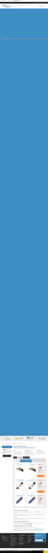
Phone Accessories (6, 329)
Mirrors (4, 388)
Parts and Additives (40, 385)
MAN (26, 175)
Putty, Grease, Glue (29, 423)
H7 (14, 13)
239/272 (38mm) (17, 59)
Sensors (27, 392)
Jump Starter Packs (6, 369)
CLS (28, 188)
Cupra (17, 327)
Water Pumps (28, 396)
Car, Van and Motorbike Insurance (22, 541)
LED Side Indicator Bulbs (6, 48)
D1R (14, 70)
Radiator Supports (29, 375)
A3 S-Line (29, 109)
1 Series (29, 122)
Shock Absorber (39, 411)
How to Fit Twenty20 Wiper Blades (13, 543)
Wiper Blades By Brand (6, 83)
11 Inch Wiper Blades (29, 85)
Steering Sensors (28, 412)
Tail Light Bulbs (5, 17)
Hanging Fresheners (17, 305)
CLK (28, 187)
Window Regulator (29, 376)
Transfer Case (5, 411)
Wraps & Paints (5, 313)
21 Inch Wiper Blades (29, 94)
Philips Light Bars (5, 110)
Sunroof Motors (39, 405)
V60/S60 (29, 276)
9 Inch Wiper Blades (29, 83)
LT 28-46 (29, 289)
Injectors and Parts (40, 383)
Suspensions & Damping (7, 384)
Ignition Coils (28, 404)
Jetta (28, 288)
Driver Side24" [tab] (22, 461)
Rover (17, 354)
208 (28, 211)
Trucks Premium (30, 235)
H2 (14, 10)
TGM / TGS (29, 176)
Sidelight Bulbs (5, 12)
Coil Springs (39, 409)
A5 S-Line (29, 112)
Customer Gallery (13, 537)
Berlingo (29, 133)
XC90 (28, 278)
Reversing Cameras (40, 326)
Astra (28, 267)
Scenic (29, 230)
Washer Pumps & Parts (18, 421)
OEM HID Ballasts (40, 75)
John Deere (27, 170)
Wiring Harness (16, 387)
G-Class (29, 189)
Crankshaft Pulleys (29, 382)
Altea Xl (29, 243)
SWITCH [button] (7, 455)
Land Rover (27, 174)
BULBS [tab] (15, 457)
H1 (14, 9)
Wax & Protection (28, 307)
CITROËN (27, 132)
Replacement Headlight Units (7, 105)
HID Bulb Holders (40, 72)
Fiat (26, 150)
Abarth (17, 318)
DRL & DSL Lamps (40, 113)
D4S (14, 76)
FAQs (3, 539)
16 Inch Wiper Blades (29, 89)
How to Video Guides (13, 538)
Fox (28, 286)
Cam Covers (28, 379)
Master (29, 228)
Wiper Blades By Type (6, 85)
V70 (28, 277)
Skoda (17, 356)
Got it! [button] (46, 551)
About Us (20, 536)
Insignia (29, 268)
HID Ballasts (39, 71)
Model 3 (29, 265)
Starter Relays (16, 385)
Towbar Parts (5, 385)
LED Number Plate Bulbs (6, 47)
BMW (26, 121)
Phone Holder (39, 335)
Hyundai (17, 335)
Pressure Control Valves (41, 400)
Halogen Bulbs (4, 8)
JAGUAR (27, 166)
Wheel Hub (39, 416)
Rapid (28, 258)
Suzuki (17, 359)
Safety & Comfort (5, 327)
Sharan (29, 293)
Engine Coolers (16, 404)
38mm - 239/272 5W (6, 34)
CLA (28, 186)
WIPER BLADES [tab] (20, 457)
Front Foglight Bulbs (6, 10)
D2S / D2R (15, 49)
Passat (29, 291)
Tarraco (29, 249)
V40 (28, 275)
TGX (28, 177)
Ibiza (28, 246)
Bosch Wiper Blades (17, 83)
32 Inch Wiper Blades (29, 101)
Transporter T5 (30, 298)
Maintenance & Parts (5, 371)
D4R (14, 75)
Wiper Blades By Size (6, 84)
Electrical (4, 375)
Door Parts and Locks (40, 403)
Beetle (29, 281)
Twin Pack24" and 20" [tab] (17, 461)
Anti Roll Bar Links (40, 408)
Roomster (29, 259)
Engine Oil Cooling (17, 406)
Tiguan (29, 294)
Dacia (17, 328)
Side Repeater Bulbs (6, 20)
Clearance (4, 428)
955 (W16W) (16, 28)
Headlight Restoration (6, 310)
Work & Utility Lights (40, 116)
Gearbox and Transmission (7, 380)
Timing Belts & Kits (17, 373)
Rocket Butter (39, 305)
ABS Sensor (39, 372)
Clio (28, 225)
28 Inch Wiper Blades (29, 99)
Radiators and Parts (17, 407)
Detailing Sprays (28, 310)
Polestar (17, 351)
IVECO (17, 338)
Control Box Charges (29, 381)
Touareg (29, 295)
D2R (14, 72)
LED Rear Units (5, 106)
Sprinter (29, 195)
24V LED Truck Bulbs (6, 55)
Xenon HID (4, 69)
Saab (17, 355)
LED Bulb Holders (5, 53)
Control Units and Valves (18, 403)
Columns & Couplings (29, 407)
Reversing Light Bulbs (6, 19)
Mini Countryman (30, 202)
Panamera (29, 220)
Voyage (29, 301)
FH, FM (28, 273)
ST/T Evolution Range (40, 122)
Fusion (29, 157)
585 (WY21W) (28, 23)
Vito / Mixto (29, 199)
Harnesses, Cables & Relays (41, 70)
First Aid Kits (39, 329)
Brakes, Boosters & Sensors (41, 376)
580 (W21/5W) (39, 21)
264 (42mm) (16, 60)
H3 (14, 11)
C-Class (29, 185)
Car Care (4, 304)
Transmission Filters (40, 392)
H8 (14, 14)
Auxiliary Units (5, 108)
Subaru (17, 358)
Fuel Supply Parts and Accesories (40, 397)
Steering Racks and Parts (30, 411)
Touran (29, 296)
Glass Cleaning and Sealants (30, 309)
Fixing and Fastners (29, 418)
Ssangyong (18, 357)
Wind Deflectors (5, 319)
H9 (14, 15)
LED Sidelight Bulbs (6, 41)
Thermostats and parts (18, 408)
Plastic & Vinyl (28, 312)
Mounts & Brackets (40, 121)
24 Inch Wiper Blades (29, 97)
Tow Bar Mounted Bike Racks (30, 322)
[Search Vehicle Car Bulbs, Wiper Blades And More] (30, 6)
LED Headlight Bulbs (6, 39)
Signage (4, 390)
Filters (3, 378)
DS (16, 331)
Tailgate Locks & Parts (40, 406)
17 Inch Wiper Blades (29, 90)
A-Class (29, 181)
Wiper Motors (16, 420)
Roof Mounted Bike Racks (30, 321)
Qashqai (29, 206)
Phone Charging (40, 334)
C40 (28, 272)
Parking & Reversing (6, 323)
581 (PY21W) (27, 21)
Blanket (38, 328)
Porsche (27, 215)
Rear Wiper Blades (40, 86)
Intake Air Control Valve (29, 386)
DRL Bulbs (4, 14)
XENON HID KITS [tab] (26, 457)
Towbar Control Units (6, 418)
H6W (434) (39, 18)
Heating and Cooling (6, 381)
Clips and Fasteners (29, 373)
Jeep (17, 340)
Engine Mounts (28, 384)
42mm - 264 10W (5, 35)
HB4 (14, 19)
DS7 (28, 148)
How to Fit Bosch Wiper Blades (13, 540)
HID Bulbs (38, 73)
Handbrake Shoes (40, 377)
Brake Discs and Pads (40, 373)
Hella (15, 87)
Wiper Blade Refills (40, 91)
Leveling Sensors (40, 410)
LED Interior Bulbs (5, 49)
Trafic (28, 231)
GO (43, 540)
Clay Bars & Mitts (28, 306)
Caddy (29, 283)
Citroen (17, 326)
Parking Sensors (39, 324)
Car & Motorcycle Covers (7, 309)
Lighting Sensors (40, 420)
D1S (14, 71)
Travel (3, 317)
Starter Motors (16, 384)
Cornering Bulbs (5, 11)
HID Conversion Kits (6, 71)
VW (26, 279)
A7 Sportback (30, 115)
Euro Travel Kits (39, 319)
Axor (28, 183)
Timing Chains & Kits (17, 375)
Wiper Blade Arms (40, 88)
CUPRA (27, 139)
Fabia (28, 254)
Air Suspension (39, 407)
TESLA (26, 264)
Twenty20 (15, 84)
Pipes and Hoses (28, 391)
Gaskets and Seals (29, 385)
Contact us (4, 536)
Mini (26, 201)
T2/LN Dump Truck (30, 196)
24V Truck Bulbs (5, 25)
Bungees (27, 334)
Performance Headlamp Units (7, 104)
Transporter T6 (30, 299)
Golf (28, 287)
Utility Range (39, 124)
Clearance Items (22, 538)
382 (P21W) (27, 20)
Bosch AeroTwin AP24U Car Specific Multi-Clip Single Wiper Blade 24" (20, 480)
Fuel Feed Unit (39, 394)
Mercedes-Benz (18, 345)
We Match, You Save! (32, 438)
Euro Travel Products (40, 320)
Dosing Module (39, 380)
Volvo (17, 363)
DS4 (28, 147)
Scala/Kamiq (30, 260)
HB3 (14, 18)
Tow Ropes (27, 335)
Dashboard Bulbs (5, 21)
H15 (14, 17)
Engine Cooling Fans (17, 405)
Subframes (39, 413)
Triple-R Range (39, 123)
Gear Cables (5, 407)
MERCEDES (27, 179)
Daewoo (17, 329)
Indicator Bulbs (5, 13)
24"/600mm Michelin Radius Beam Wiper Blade (20, 495)
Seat (26, 242)
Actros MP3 (29, 182)
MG (16, 346)
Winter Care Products (6, 312)
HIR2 (14, 20)
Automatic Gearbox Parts (7, 402)
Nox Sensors (39, 399)
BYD (16, 322)
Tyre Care (4, 308)
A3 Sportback (30, 110)
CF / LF (29, 143)
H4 (14, 12)
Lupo (28, 290)
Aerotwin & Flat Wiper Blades (42, 83)
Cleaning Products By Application (6, 306)
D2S (14, 73)
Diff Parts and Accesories (7, 404)
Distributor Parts (28, 402)
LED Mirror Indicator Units (7, 107)
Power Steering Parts (29, 409)
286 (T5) (4, 66)
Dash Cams (5, 321)
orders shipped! (8, 438)
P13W (26, 52)
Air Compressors (40, 307)
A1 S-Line (29, 106)
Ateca (28, 244)
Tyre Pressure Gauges (40, 309)
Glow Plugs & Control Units (30, 403)
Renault (17, 353)
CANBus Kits (39, 118)
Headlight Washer (17, 418)
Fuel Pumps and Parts (40, 395)
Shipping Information (5, 537)
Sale (3, 426)
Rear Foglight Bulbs (6, 15)
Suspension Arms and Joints (42, 414)
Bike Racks (4, 320)
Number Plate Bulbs (6, 18)
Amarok (29, 280)
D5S (14, 77)
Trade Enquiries (21, 537)
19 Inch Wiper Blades (29, 92)
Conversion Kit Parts (6, 72)
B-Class (29, 184)
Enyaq (29, 253)
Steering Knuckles (40, 412)
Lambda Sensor (40, 384)
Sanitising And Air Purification (7, 311)
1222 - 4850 (29, 180)
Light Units (4, 103)
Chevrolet (17, 324)
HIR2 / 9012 (15, 40)
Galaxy (29, 158)
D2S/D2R (27, 80)
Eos (28, 285)
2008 (28, 209)
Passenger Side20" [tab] (28, 461)
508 (28, 214)
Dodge (17, 330)
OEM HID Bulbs (5, 70)
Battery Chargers (28, 328)
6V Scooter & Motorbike (6, 24)
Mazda (17, 344)
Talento (29, 151)
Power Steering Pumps (29, 410)
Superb (29, 261)
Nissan (27, 204)
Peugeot (17, 350)
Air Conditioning (16, 402)
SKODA (27, 252)
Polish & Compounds (29, 305)
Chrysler (17, 325)
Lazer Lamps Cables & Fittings (42, 126)
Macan (29, 219)
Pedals (27, 374)
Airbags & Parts (39, 402)
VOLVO (27, 271)
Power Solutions (5, 324)
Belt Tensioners (16, 372)
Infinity (17, 336)
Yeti (28, 262)
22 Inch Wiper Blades (29, 95)
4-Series (29, 240)
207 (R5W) (38, 15)
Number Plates (5, 389)
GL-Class (29, 190)
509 (3, 67)
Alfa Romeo (18, 319)
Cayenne (29, 218)
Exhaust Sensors (40, 382)
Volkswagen (16, 104)
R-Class (29, 193)
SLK (28, 194)
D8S (14, 78)
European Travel (5, 322)
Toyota (17, 360)
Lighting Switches (40, 421)
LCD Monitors (39, 323)
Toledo (29, 250)
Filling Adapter (5, 406)
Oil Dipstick (27, 388)
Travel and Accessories (6, 433)
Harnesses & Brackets (6, 111)
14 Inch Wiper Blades (29, 87)
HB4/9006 (27, 78)
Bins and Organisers (6, 326)
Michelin (15, 85)
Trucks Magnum (30, 234)
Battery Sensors (16, 381)
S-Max (29, 161)
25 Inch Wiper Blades (29, 98)
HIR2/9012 (27, 79)
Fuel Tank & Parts (40, 398)
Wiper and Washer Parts (7, 386)
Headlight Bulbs (5, 9)
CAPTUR (29, 224)
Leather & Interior (28, 311)
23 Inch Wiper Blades (29, 96)
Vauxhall (27, 266)
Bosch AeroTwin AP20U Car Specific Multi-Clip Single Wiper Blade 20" (32, 480)
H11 (14, 16)
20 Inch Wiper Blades (29, 93)
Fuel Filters (39, 390)
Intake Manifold (28, 387)
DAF (26, 142)
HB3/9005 (27, 77)
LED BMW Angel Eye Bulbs (18, 66)
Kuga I (29, 159)
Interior (4, 382)
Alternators (16, 380)
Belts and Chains (5, 372)
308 (28, 212)
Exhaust (4, 377)
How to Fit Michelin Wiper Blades (13, 542)
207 (28, 210)
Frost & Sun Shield (40, 331)
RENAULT (27, 223)
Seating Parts (39, 404)
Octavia (29, 257)
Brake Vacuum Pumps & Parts (42, 375)
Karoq (29, 255)
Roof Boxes (4, 318)
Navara (29, 205)
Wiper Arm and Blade (40, 89)
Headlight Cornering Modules (42, 74)
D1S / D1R (15, 48)
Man (16, 343)
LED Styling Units (16, 67)
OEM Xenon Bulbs (5, 432)
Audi (38, 109)
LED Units (4, 52)
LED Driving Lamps (40, 114)
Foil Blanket (39, 330)
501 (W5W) (39, 17)
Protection (27, 422)
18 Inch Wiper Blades (29, 91)
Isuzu (17, 337)
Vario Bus (29, 198)
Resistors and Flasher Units (7, 54)
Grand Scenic (30, 227)
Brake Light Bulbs (5, 16)
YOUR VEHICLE (7, 446)
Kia (16, 341)
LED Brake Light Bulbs (6, 45)
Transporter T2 (30, 297)
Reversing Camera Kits (41, 325)
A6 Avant (29, 114)
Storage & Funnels (29, 424)
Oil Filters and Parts (40, 391)
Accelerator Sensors (17, 379)
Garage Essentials (6, 387)
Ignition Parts (28, 405)
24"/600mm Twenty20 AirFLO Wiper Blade (19, 464)
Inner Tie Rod (28, 408)
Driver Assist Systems (17, 382)
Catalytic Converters (40, 379)
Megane (29, 229)
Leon (28, 247)
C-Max (29, 154)
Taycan (29, 221)
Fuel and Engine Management (8, 379)
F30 (28, 125)
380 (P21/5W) (39, 20)
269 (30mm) (39, 63)
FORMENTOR (29, 140)
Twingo (29, 236)
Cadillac (17, 323)
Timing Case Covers (17, 374)
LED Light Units (5, 431)
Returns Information (5, 538)
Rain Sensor (16, 419)
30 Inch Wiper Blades (29, 100)
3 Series (29, 123)
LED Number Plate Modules (41, 107)
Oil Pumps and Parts (29, 390)
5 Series (29, 124)
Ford (26, 153)
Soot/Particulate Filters (41, 387)
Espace (29, 226)
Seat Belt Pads (39, 332)
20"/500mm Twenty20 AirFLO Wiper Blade (32, 464)
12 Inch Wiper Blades (29, 86)
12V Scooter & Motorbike (7, 23)
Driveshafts (4, 405)
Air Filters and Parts (40, 389)
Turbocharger (28, 395)
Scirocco (29, 292)
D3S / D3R (15, 50)
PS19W (27, 53)
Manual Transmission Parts (7, 409)
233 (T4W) (38, 16)
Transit (29, 162)
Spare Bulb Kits (39, 321)
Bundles (27, 313)
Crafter (29, 284)
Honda (17, 334)
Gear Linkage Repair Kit (6, 408)
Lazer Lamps (5, 109)
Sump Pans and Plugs (29, 393)
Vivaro (29, 269)
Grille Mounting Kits (40, 119)
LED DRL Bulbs (5, 43)
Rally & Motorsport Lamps (41, 115)
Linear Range (39, 120)
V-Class (29, 197)
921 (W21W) (39, 30)
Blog (11, 536)
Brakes (4, 374)
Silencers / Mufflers (40, 386)
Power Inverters (28, 330)
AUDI (26, 104)
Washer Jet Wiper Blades (41, 87)
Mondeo (29, 160)
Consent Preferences (5, 540)
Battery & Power (5, 367)
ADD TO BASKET (41, 475)
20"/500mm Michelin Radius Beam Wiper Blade (32, 495)
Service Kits (4, 410)
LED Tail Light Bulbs (6, 46)
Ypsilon (29, 172)
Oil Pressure (28, 389)
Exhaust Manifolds (40, 381)
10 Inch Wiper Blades (29, 84)
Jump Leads (28, 329)
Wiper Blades (4, 82)
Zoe (28, 237)
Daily (28, 164)
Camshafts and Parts (29, 380)
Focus (29, 156)
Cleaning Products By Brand (7, 307)
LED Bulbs (4, 38)
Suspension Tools (40, 415)
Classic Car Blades (40, 90)
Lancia (27, 171)
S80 (28, 274)
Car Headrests (5, 325)
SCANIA (27, 239)
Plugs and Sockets (17, 383)
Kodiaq (29, 256)
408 (28, 213)
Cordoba (29, 245)
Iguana (15, 86)
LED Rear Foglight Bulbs (6, 44)
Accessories (28, 314)
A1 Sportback (30, 107)
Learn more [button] (30, 551)
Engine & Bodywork (29, 315)
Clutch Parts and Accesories (7, 403)
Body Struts (27, 372)
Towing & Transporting (6, 328)
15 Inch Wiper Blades (29, 88)
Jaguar (17, 339)
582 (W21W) (27, 22)
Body (3, 373)
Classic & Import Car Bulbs (7, 22)
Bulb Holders (39, 418)
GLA (28, 191)
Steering (4, 383)
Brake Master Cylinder (40, 374)
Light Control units (40, 419)
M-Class (29, 192)
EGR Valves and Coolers (30, 383)
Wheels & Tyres (28, 308)
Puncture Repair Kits (40, 308)
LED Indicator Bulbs (6, 42)
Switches (15, 386)
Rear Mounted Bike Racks (30, 320)
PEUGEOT (27, 208)
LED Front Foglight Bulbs (6, 40)
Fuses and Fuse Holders (30, 419)
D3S (14, 74)
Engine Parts (5, 376)
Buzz (28, 282)
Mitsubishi (17, 348)
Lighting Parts (5, 391)
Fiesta (28, 155)
